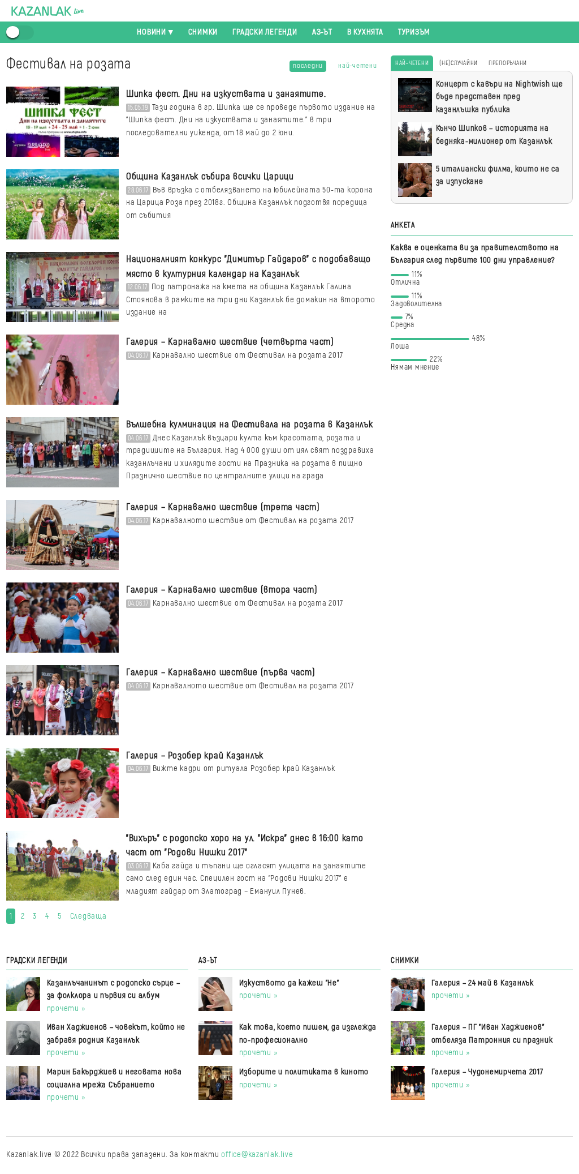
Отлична (406, 280)
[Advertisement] (481, 457)
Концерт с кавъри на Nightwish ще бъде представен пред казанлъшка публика (499, 97)
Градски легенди (264, 32)
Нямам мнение (416, 365)
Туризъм (414, 32)
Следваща (88, 916)
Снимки (203, 32)
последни (308, 65)
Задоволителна (416, 302)
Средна (402, 322)
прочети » (66, 1008)
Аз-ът (322, 32)
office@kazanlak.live (257, 1154)
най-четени (357, 65)
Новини (151, 32)
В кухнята (365, 32)
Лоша (438, 344)
